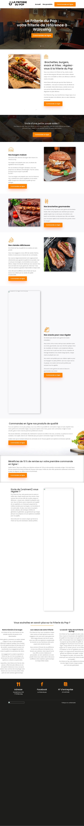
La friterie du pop (42, 692)
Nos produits (47, 4)
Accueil (38, 4)
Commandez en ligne (65, 4)
